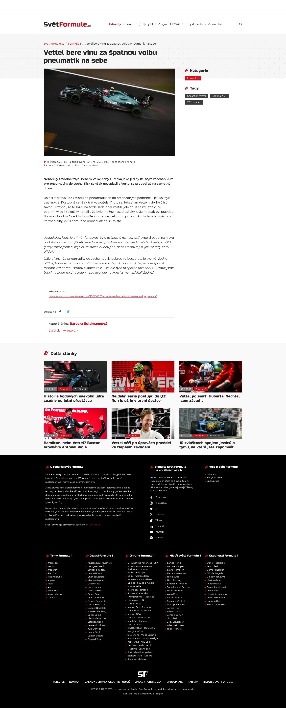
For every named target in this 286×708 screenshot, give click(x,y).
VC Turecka (193, 102)
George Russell (96, 566)
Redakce (211, 474)
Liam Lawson (95, 590)
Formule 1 (74, 43)
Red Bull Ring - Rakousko (141, 628)
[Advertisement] (143, 6)
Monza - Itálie (134, 624)
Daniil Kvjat (213, 590)
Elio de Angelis (215, 573)
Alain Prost (173, 594)
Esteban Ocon (95, 621)
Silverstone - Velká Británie (141, 634)
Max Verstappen (96, 580)
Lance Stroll (94, 632)
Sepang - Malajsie (137, 659)
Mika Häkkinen (175, 625)
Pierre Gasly (94, 594)
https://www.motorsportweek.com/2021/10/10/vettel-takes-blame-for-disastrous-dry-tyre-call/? (103, 296)
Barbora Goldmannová (57, 165)
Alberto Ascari (174, 611)
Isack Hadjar (94, 587)
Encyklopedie (194, 24)
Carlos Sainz (94, 615)
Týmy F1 (148, 24)
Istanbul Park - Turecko (139, 655)
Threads (159, 514)
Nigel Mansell (174, 628)
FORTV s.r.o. (95, 524)
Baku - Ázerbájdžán (138, 576)
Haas (50, 583)
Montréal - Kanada (137, 621)
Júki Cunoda (94, 628)
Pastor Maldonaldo (217, 587)
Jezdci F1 (132, 24)
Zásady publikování (148, 681)
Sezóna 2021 (219, 95)
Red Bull (52, 573)
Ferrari (51, 566)
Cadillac (52, 597)
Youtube (160, 531)
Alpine (51, 580)
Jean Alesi (212, 566)
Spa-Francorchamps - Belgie (142, 638)
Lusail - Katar (134, 603)
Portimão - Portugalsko (139, 652)
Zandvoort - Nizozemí (139, 645)
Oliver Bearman (96, 604)
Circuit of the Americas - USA (142, 562)
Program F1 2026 (169, 24)
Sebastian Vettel (196, 95)
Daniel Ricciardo (216, 562)
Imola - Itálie (134, 586)
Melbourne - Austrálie (139, 610)
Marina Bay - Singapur (139, 607)
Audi (50, 587)
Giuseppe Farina (176, 604)
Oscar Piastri (94, 583)
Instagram (161, 503)
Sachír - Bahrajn (136, 572)
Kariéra (193, 681)
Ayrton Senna (174, 597)
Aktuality (114, 24)
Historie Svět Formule (218, 681)
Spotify (159, 537)
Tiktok (158, 520)
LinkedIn (160, 526)
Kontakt (74, 681)
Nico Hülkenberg (97, 611)
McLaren (52, 569)
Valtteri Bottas (95, 635)
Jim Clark (172, 618)
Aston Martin (55, 594)
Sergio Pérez (94, 639)
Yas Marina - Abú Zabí (139, 641)
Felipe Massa (214, 583)
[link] (240, 24)
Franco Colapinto (97, 601)
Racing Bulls (55, 576)
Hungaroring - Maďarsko (140, 596)
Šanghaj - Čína (135, 631)
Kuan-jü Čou (213, 601)
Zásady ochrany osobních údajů (108, 681)
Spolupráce (213, 481)
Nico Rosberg (174, 580)
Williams (53, 590)
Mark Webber (214, 580)
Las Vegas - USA (135, 600)
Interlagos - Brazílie (137, 589)
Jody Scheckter (175, 621)
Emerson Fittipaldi (177, 583)
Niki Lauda (173, 576)
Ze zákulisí (215, 24)
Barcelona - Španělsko (139, 579)
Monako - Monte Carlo (139, 617)
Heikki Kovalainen (217, 594)
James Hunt (173, 608)
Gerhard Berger (215, 569)
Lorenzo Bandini (216, 597)
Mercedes (53, 562)
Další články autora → (63, 330)
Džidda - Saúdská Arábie (140, 582)
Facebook (160, 497)
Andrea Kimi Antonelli (100, 562)
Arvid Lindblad (96, 597)
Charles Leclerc (96, 576)
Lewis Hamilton (96, 569)
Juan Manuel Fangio (178, 587)
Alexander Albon (97, 618)
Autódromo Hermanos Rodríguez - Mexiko (139, 567)
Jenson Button (175, 615)
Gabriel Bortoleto (97, 608)
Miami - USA (134, 614)
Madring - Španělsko (138, 648)
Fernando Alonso (97, 625)
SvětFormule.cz (54, 43)
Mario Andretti (175, 590)
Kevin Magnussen (216, 604)
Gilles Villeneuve (216, 576)
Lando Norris (95, 573)
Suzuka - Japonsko (137, 593)
